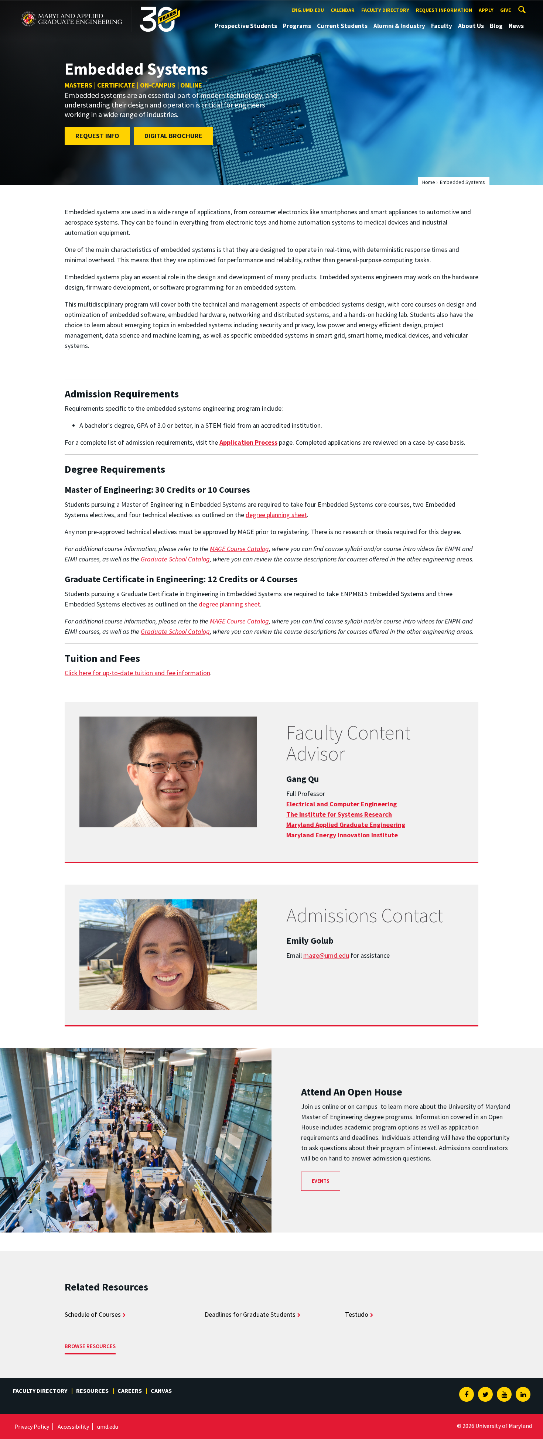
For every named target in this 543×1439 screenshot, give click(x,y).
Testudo (356, 1314)
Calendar (343, 10)
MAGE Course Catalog (239, 548)
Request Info (97, 135)
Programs (297, 26)
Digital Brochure (173, 135)
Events (320, 1180)
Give (505, 10)
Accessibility (73, 1426)
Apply (486, 10)
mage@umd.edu (326, 955)
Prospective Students (246, 26)
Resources (92, 1390)
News (516, 26)
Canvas (161, 1390)
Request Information (444, 10)
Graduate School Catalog (175, 559)
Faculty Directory (385, 10)
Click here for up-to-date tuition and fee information (137, 673)
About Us (471, 26)
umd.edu (107, 1426)
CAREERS (129, 1390)
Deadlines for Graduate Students (250, 1314)
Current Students (342, 26)
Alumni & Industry (399, 26)
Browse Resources (90, 1346)
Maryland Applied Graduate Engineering (72, 7)
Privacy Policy (31, 1426)
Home (428, 182)
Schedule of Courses (93, 1314)
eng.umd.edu (307, 10)
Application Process (248, 442)
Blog (496, 26)
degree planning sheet (276, 514)
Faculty (441, 26)
